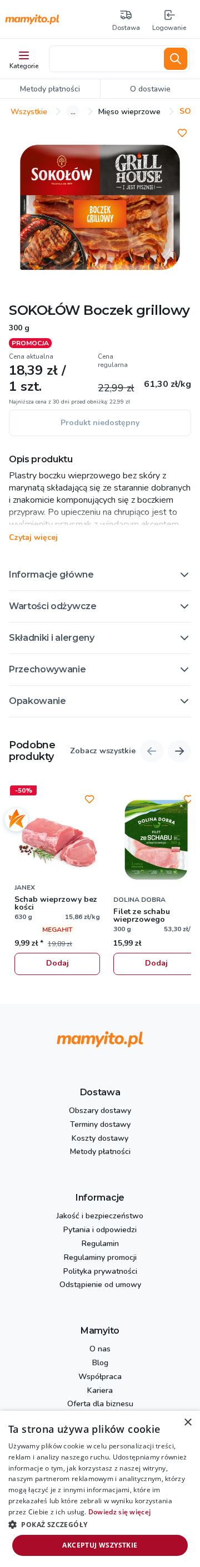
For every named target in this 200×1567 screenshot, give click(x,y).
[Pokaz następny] (179, 751)
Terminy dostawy (100, 1125)
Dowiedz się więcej (119, 1512)
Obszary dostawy (100, 1111)
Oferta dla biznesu (100, 1404)
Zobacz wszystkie (103, 751)
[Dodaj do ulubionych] (182, 133)
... (73, 111)
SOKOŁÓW (44, 310)
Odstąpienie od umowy (100, 1285)
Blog (100, 1363)
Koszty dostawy (100, 1139)
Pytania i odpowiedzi (100, 1230)
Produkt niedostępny (100, 422)
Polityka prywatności (100, 1272)
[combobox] (104, 59)
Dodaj (57, 963)
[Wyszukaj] (175, 59)
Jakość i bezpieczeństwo (100, 1216)
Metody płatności (100, 1152)
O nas (100, 1349)
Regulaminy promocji (100, 1258)
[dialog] (100, 1489)
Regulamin (100, 1244)
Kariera (100, 1391)
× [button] (187, 1422)
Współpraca (100, 1377)
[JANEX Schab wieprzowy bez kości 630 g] (57, 840)
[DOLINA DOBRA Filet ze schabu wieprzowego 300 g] (156, 840)
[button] (100, 574)
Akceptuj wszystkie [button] (99, 1545)
